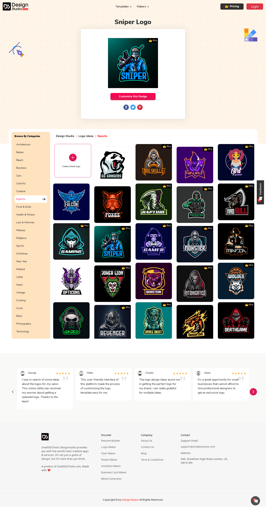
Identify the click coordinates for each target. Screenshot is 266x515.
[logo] (45, 438)
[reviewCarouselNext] (253, 391)
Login (255, 7)
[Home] (14, 6)
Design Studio (65, 136)
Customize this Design (133, 96)
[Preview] (108, 179)
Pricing (234, 6)
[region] (31, 238)
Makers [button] (141, 7)
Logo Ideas (86, 136)
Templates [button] (122, 7)
